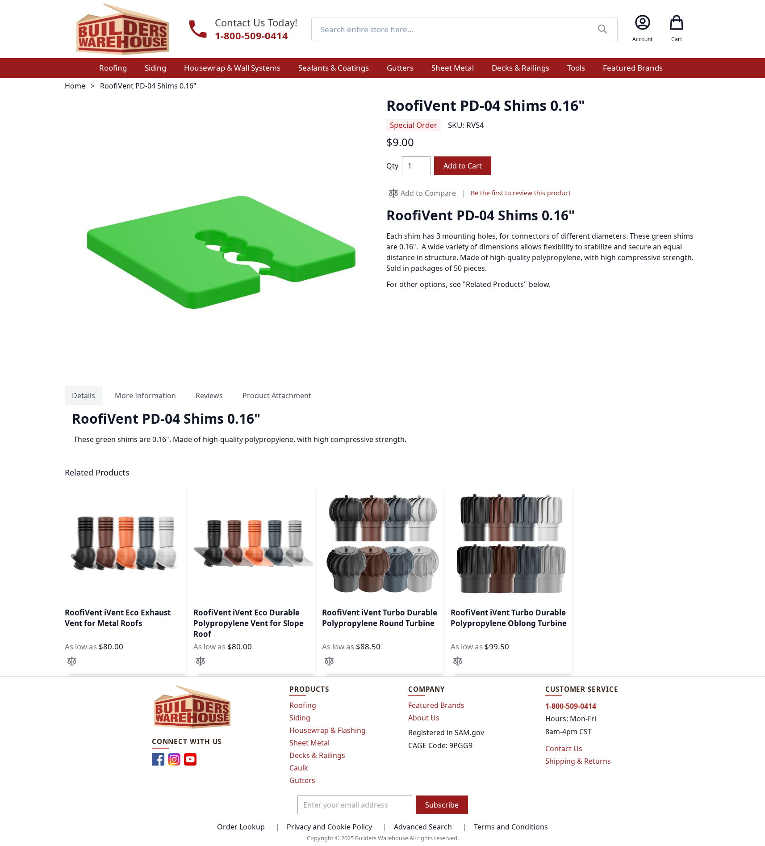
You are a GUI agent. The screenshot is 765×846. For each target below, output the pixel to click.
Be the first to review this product (521, 193)
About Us (423, 718)
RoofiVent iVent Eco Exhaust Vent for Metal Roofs (118, 617)
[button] (72, 661)
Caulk (298, 768)
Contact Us (563, 748)
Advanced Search (423, 827)
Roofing (302, 705)
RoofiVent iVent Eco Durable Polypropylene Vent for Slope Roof (248, 623)
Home (75, 86)
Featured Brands (436, 705)
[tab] (83, 395)
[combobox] (464, 29)
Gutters (302, 780)
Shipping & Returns (578, 761)
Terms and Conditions (511, 827)
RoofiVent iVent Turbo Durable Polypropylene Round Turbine (379, 617)
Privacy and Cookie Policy (329, 827)
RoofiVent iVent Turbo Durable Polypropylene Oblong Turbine (509, 617)
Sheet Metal (309, 743)
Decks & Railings (317, 755)
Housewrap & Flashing (327, 730)
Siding (299, 718)
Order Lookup (241, 827)
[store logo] (122, 29)
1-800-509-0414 (251, 35)
